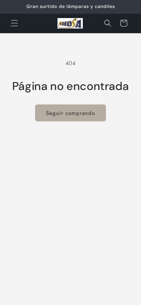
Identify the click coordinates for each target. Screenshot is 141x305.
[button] (14, 23)
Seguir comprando (70, 113)
